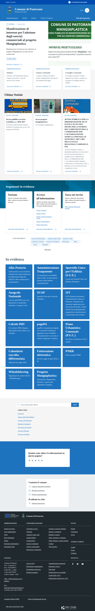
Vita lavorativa (53, 547)
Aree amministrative (10, 532)
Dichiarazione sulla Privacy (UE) (58, 578)
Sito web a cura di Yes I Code (14, 606)
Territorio (73, 553)
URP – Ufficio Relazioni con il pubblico (13, 580)
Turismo (51, 544)
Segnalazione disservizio (33, 569)
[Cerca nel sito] (87, 10)
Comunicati (74, 532)
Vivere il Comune (47, 18)
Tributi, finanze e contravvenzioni (58, 541)
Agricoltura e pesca (32, 529)
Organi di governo (9, 529)
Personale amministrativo (11, 544)
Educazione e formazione (33, 550)
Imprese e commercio (55, 532)
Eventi (73, 550)
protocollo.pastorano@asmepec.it (14, 588)
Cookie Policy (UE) (54, 575)
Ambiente (29, 532)
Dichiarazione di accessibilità (57, 572)
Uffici (6, 535)
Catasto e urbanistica (32, 544)
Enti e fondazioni (9, 538)
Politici (6, 541)
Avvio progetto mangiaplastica (41, 120)
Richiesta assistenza (32, 572)
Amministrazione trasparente (57, 563)
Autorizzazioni (30, 541)
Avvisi (73, 535)
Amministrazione (12, 18)
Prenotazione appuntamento (34, 566)
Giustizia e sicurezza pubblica (57, 529)
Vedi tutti (47, 249)
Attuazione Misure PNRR (11, 599)
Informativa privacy (54, 566)
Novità (24, 18)
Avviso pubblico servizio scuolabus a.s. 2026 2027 (15, 120)
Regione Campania (11, 2)
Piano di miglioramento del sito (37, 599)
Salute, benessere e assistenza (57, 538)
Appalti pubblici (31, 538)
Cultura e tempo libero (32, 547)
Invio (75, 404)
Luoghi (73, 547)
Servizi (33, 18)
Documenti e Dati (9, 547)
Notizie (73, 529)
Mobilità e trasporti (54, 535)
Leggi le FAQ (30, 563)
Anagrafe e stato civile (32, 535)
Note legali (52, 569)
